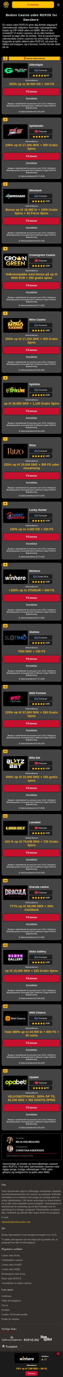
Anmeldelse (31, 98)
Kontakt (5, 1310)
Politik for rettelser (10, 1319)
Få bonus (31, 91)
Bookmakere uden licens (13, 1274)
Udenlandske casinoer (12, 1260)
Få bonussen (33, 5)
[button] (57, 1345)
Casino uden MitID (11, 1269)
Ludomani (6, 1296)
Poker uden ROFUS (11, 1278)
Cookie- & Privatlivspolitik (15, 1314)
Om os (5, 1305)
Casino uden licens (11, 1255)
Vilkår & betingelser (11, 1300)
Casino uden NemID (12, 1264)
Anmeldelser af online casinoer (16, 1283)
